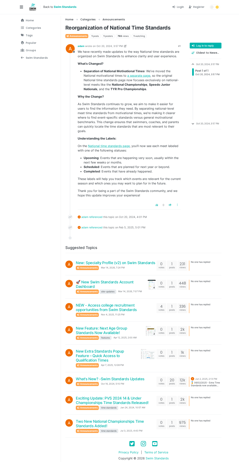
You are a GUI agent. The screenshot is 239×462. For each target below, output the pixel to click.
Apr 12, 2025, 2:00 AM (125, 337)
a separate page (138, 75)
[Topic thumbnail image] (148, 354)
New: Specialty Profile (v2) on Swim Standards (115, 263)
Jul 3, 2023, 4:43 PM (131, 430)
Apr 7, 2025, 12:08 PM (112, 365)
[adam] (69, 264)
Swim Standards (157, 458)
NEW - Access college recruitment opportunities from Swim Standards (106, 307)
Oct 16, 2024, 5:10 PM (112, 383)
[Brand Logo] (32, 7)
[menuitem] (178, 7)
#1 (179, 46)
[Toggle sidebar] (21, 7)
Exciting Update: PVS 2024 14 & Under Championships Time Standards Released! (112, 400)
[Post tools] (177, 205)
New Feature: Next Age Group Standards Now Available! (101, 330)
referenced (96, 216)
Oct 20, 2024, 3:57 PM (110, 46)
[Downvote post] (170, 205)
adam (81, 46)
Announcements (78, 36)
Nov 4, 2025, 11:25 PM (113, 314)
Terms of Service (156, 452)
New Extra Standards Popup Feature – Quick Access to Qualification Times (100, 355)
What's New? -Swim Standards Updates (110, 379)
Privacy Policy (129, 452)
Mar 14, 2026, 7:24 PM (113, 267)
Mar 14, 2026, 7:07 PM (130, 291)
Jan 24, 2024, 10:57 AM (132, 407)
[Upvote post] (157, 205)
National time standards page (109, 146)
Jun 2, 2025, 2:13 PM (206, 378)
